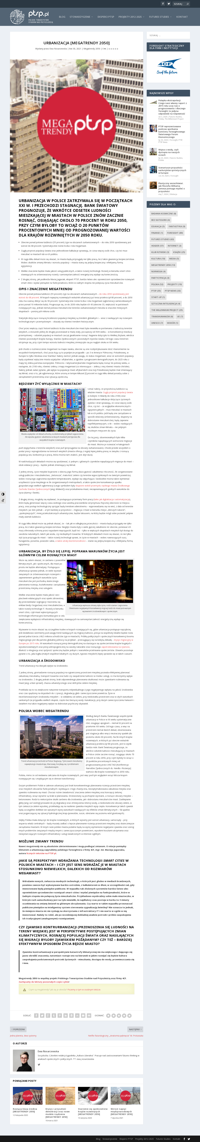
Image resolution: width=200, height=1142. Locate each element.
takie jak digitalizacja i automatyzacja (111, 499)
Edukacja (173, 194)
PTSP (180, 140)
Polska (161, 119)
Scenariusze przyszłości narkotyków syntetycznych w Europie (172, 170)
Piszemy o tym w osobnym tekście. (84, 989)
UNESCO (157, 323)
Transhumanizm (162, 316)
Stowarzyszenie (80, 17)
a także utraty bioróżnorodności (70, 540)
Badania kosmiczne (163, 213)
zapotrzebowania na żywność (115, 646)
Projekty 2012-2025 (130, 17)
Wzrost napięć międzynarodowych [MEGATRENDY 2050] (122, 1111)
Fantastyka (177, 226)
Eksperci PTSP (106, 17)
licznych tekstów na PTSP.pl (41, 853)
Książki (179, 252)
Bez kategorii (160, 220)
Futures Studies (159, 17)
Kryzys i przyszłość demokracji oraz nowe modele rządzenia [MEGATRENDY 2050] (58, 1112)
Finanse (157, 232)
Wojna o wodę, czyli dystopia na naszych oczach (169, 152)
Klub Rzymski (160, 252)
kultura (158, 258)
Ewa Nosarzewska (58, 48)
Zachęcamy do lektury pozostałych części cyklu (44, 981)
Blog (62, 17)
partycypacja (160, 277)
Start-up (158, 297)
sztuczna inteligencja (165, 303)
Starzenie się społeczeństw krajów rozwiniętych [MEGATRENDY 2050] (92, 1111)
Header (157, 245)
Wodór (172, 323)
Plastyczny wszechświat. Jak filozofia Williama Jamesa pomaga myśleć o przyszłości (171, 187)
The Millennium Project (174, 119)
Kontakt (182, 17)
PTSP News (162, 142)
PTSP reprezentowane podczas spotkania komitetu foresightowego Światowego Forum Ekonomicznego (171, 131)
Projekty (174, 284)
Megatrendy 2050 (91, 48)
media (174, 258)
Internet (174, 245)
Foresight (174, 140)
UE (180, 316)
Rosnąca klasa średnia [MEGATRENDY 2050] (25, 1110)
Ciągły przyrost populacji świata (118, 392)
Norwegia (158, 271)
